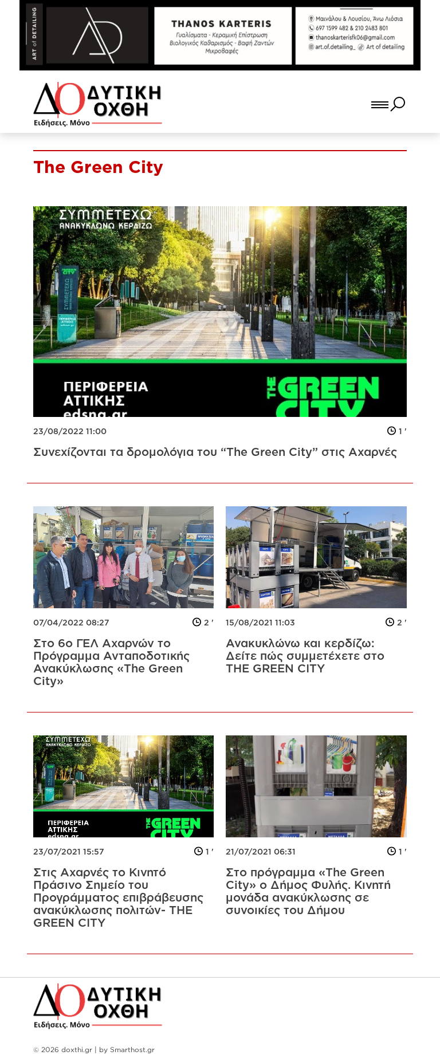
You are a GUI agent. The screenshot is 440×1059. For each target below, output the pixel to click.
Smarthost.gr (132, 1049)
